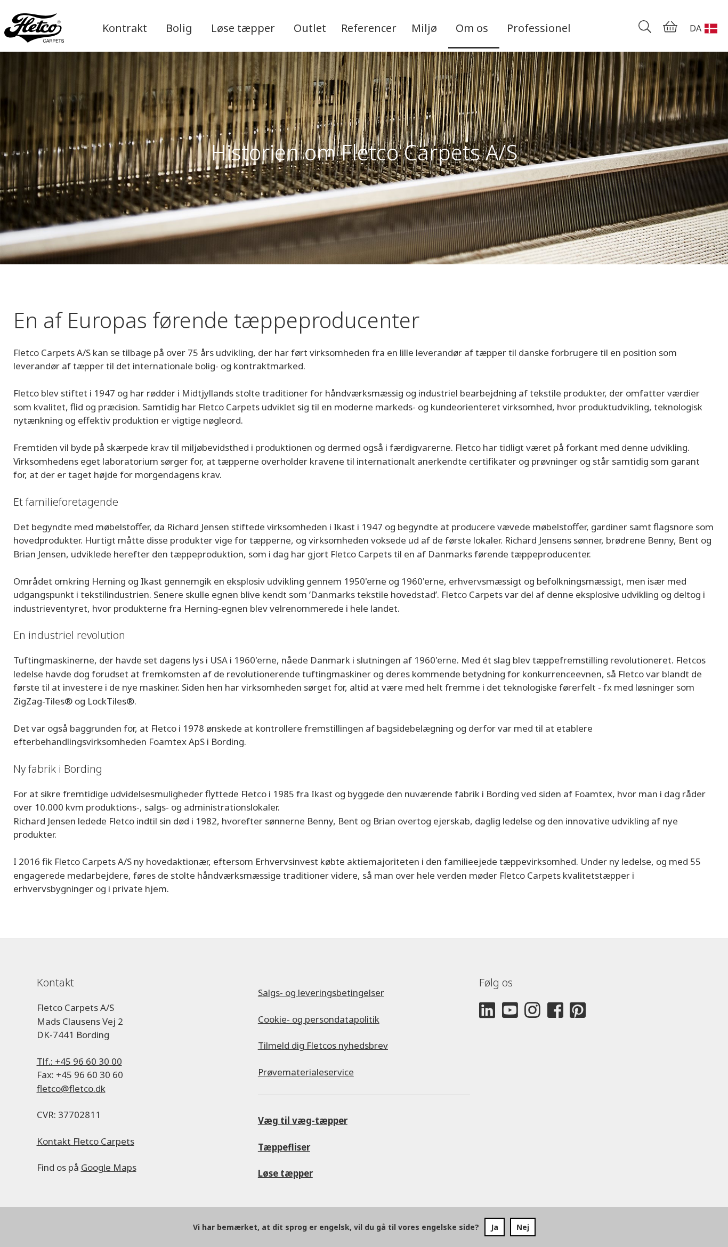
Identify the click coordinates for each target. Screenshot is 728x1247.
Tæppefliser (284, 1147)
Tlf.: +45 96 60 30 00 (79, 1061)
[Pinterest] (578, 1011)
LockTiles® (110, 701)
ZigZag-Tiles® (42, 701)
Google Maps (108, 1167)
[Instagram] (532, 1011)
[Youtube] (510, 1011)
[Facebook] (555, 1011)
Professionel (539, 28)
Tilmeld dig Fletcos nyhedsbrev (323, 1045)
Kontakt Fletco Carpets (85, 1141)
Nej (522, 1227)
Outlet (310, 28)
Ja (494, 1227)
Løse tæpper (285, 1173)
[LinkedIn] (487, 1011)
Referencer (369, 28)
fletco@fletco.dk (71, 1088)
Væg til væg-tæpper (302, 1120)
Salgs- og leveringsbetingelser (321, 992)
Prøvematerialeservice (306, 1072)
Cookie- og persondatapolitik (318, 1019)
